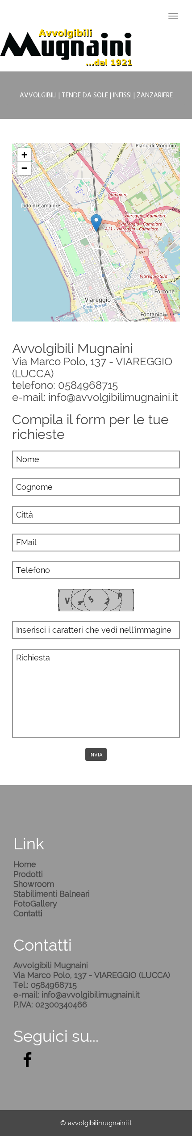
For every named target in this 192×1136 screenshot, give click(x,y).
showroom (33, 884)
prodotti (28, 874)
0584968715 (88, 385)
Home (24, 864)
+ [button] (24, 154)
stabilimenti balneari (51, 893)
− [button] (24, 168)
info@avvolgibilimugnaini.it (113, 397)
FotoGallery (35, 903)
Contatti (27, 913)
